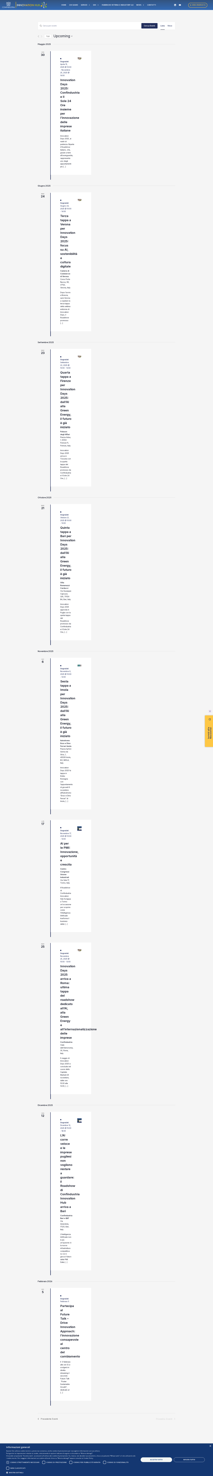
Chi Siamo (73, 5)
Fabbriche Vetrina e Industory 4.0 (117, 5)
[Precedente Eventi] (38, 36)
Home (63, 5)
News (138, 5)
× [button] (210, 1446)
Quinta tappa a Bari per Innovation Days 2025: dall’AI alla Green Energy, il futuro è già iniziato (67, 553)
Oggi (48, 36)
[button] (71, 1472)
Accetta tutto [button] (156, 1460)
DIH (94, 5)
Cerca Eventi (149, 26)
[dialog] (106, 1459)
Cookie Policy (88, 1458)
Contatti (151, 5)
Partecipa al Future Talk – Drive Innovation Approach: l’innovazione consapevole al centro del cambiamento (70, 1331)
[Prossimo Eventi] (41, 36)
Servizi (84, 5)
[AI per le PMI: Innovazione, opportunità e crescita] (79, 828)
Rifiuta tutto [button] (189, 1460)
